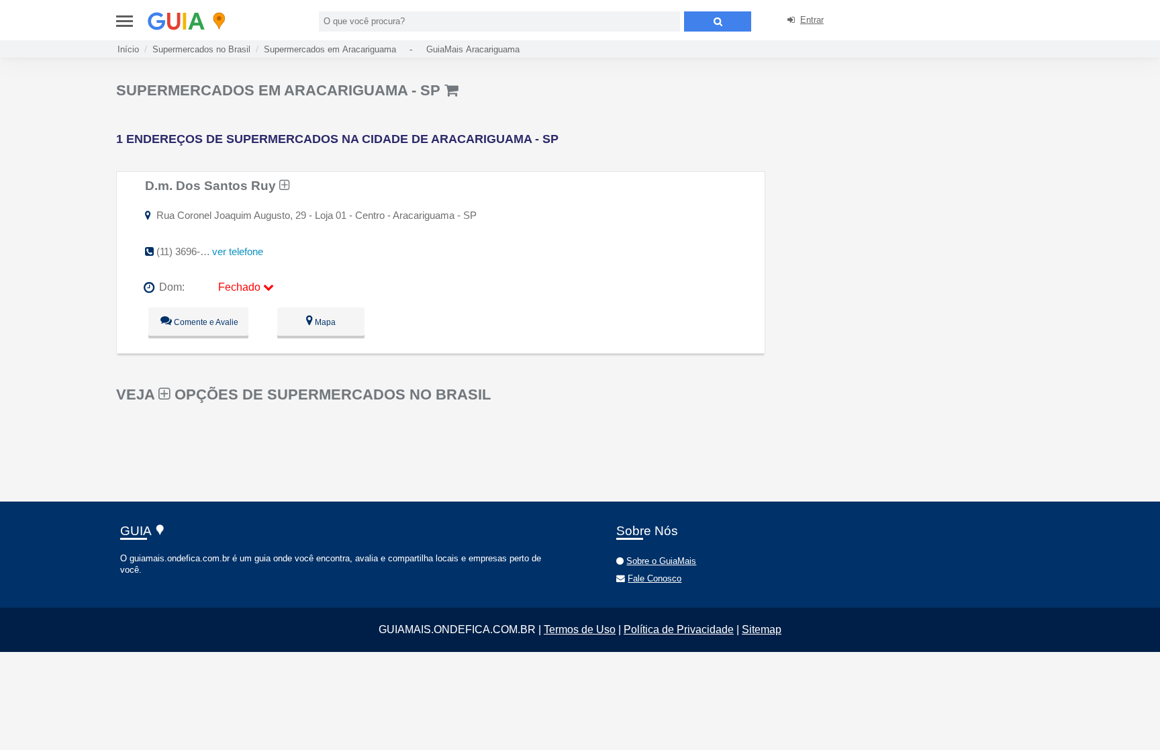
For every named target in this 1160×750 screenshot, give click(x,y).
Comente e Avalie (205, 322)
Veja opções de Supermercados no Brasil (303, 394)
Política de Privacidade (679, 629)
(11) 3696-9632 (189, 251)
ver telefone (237, 251)
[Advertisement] (884, 175)
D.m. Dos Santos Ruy (212, 185)
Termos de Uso (580, 629)
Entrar (812, 20)
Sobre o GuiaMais (661, 561)
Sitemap (761, 629)
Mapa (324, 322)
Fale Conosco (654, 578)
